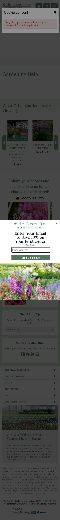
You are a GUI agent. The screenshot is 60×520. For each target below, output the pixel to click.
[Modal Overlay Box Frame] (30, 260)
